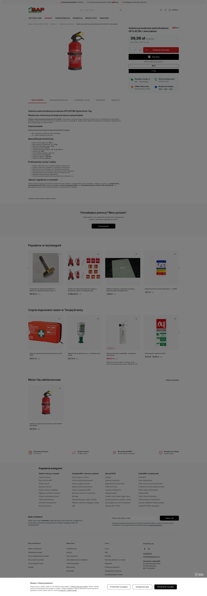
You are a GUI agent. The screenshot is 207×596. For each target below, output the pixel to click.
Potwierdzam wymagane (119, 587)
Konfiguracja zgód (142, 587)
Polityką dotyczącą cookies (79, 586)
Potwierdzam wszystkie (165, 587)
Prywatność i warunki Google (67, 590)
